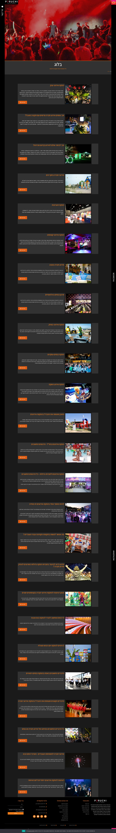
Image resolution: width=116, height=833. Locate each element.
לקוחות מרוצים (85, 810)
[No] (114, 831)
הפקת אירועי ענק (57, 85)
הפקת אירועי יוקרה (63, 812)
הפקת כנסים (65, 810)
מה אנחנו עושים (85, 808)
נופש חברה (65, 814)
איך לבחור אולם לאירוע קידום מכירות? (48, 145)
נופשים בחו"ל (65, 816)
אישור (24, 831)
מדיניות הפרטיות (31, 831)
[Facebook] (45, 816)
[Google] (34, 816)
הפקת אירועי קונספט (55, 234)
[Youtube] (38, 816)
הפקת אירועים (64, 804)
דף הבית (111, 71)
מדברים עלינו (86, 812)
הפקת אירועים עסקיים (63, 806)
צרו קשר (87, 814)
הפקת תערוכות (58, 205)
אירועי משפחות (64, 820)
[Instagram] (41, 816)
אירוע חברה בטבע (56, 264)
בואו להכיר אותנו (85, 806)
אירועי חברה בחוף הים (55, 175)
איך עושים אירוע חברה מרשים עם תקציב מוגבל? (44, 115)
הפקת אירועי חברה (63, 808)
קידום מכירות (65, 818)
